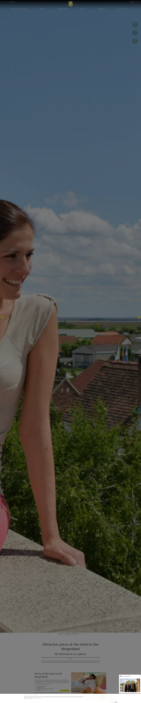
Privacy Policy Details (37, 698)
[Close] (140, 676)
